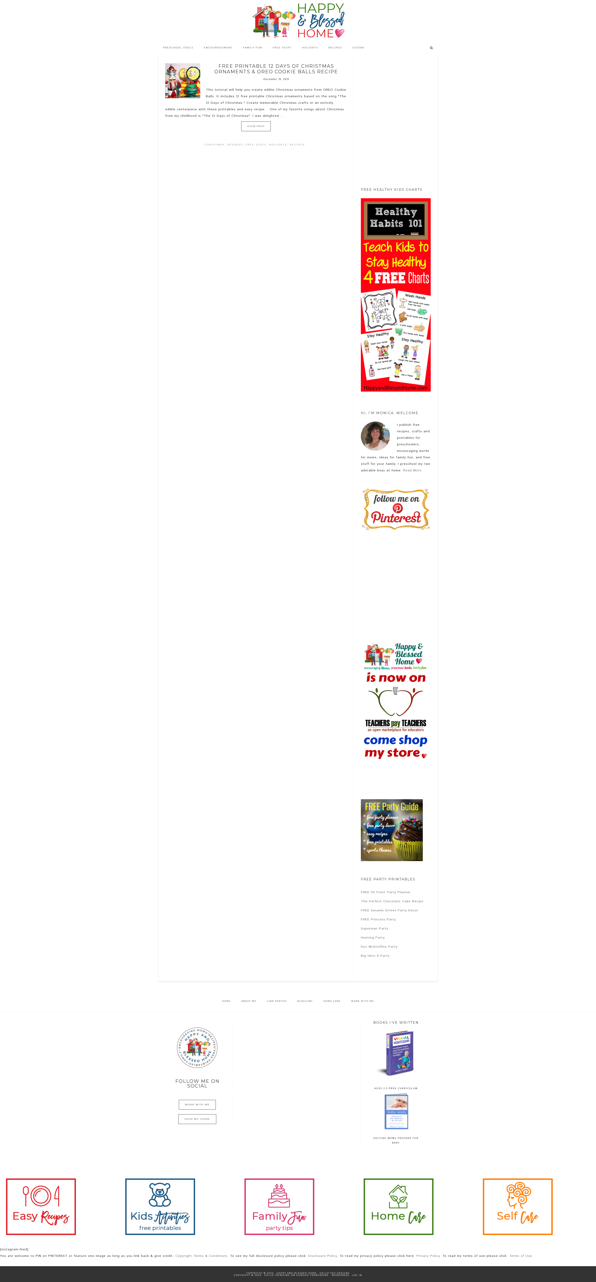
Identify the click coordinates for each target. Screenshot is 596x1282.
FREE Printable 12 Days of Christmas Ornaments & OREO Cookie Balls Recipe (276, 68)
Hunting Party (373, 937)
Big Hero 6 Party (375, 955)
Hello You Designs (335, 1273)
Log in (357, 1275)
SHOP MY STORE (197, 1119)
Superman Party (374, 928)
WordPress (340, 1275)
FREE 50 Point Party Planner (386, 892)
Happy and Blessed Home (298, 20)
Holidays (278, 144)
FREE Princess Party (378, 919)
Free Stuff (256, 144)
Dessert (235, 144)
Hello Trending (277, 1275)
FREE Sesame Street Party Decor (389, 910)
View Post (256, 126)
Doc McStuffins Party (379, 946)
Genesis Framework (312, 1275)
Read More (412, 470)
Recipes (297, 144)
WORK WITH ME (197, 1104)
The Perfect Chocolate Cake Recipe (392, 901)
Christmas (215, 144)
